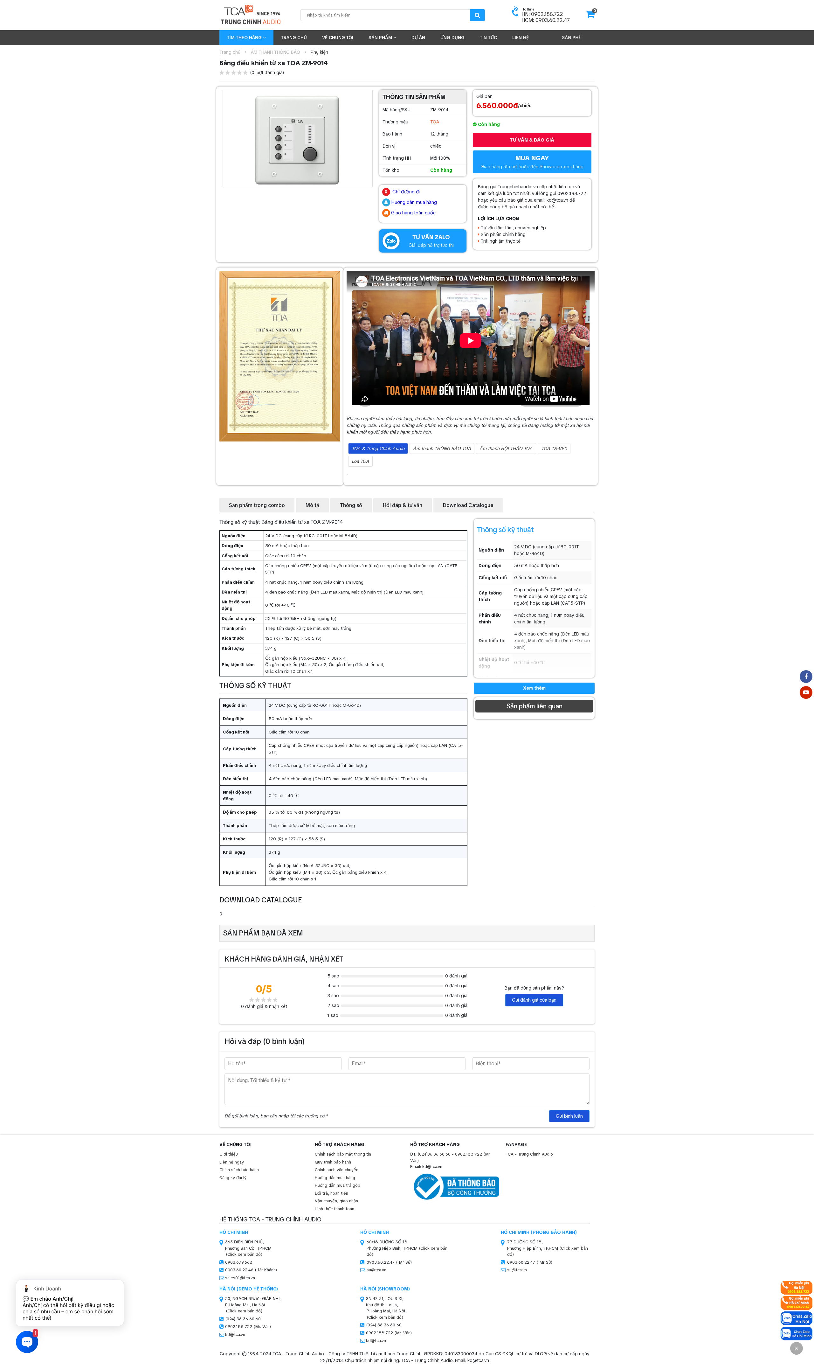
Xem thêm (534, 688)
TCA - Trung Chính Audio (529, 1154)
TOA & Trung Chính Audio (378, 448)
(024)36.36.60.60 (434, 1154)
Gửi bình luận (569, 1116)
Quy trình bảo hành (333, 1162)
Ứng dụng (452, 37)
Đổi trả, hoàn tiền (331, 1193)
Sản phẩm (381, 37)
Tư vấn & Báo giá (532, 140)
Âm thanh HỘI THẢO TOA (506, 448)
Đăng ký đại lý (232, 1177)
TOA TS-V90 (554, 448)
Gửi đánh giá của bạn (534, 1000)
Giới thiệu (228, 1154)
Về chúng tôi (337, 37)
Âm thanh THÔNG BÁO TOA (442, 448)
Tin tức (488, 37)
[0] (590, 16)
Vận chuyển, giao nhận (336, 1201)
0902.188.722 (468, 1154)
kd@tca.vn (235, 1334)
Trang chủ (294, 37)
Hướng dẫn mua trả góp (337, 1185)
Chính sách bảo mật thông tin (343, 1154)
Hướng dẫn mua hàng (335, 1177)
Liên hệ (520, 37)
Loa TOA (360, 461)
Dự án (418, 37)
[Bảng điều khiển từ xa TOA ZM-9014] (297, 138)
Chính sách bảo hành (239, 1169)
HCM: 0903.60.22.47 (545, 20)
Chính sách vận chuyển (336, 1169)
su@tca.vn (376, 1270)
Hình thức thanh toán (334, 1209)
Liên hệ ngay (231, 1162)
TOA (434, 122)
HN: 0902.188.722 (542, 14)
